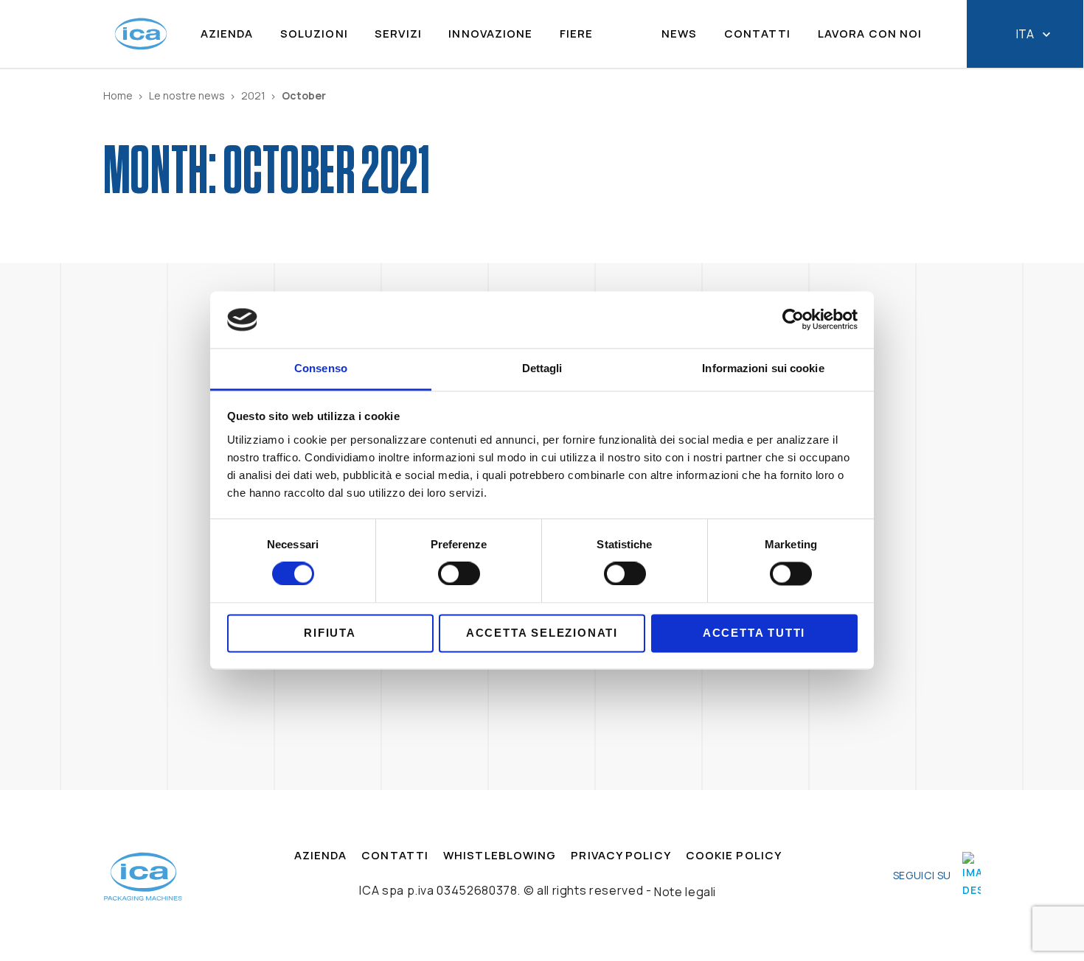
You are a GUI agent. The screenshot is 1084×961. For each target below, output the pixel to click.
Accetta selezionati (542, 632)
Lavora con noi (870, 34)
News (679, 34)
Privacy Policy (620, 855)
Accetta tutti (754, 632)
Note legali (685, 892)
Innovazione (490, 34)
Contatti (757, 34)
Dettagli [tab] (542, 368)
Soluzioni (314, 34)
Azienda (227, 34)
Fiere (577, 34)
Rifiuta (330, 632)
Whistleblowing (499, 855)
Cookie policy (734, 855)
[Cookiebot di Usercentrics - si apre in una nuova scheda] (793, 320)
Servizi (398, 34)
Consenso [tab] (320, 368)
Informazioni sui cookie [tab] (763, 368)
